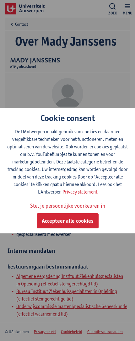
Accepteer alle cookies (68, 220)
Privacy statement (79, 192)
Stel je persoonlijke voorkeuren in (67, 205)
